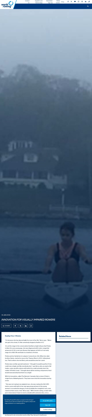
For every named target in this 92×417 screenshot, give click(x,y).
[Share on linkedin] (26, 326)
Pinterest (82, 1)
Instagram (78, 1)
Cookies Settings (47, 409)
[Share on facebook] (15, 326)
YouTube (75, 1)
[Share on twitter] (20, 326)
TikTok (89, 1)
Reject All (47, 405)
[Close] (54, 396)
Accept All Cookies (48, 400)
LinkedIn (85, 1)
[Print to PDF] (31, 326)
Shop (62, 2)
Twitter (71, 1)
